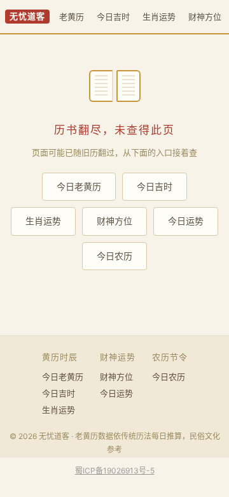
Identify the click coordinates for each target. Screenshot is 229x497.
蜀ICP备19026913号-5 (115, 470)
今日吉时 (113, 16)
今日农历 (114, 255)
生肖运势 (159, 16)
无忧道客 (27, 16)
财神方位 (204, 16)
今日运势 (186, 220)
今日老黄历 (79, 186)
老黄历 (71, 16)
